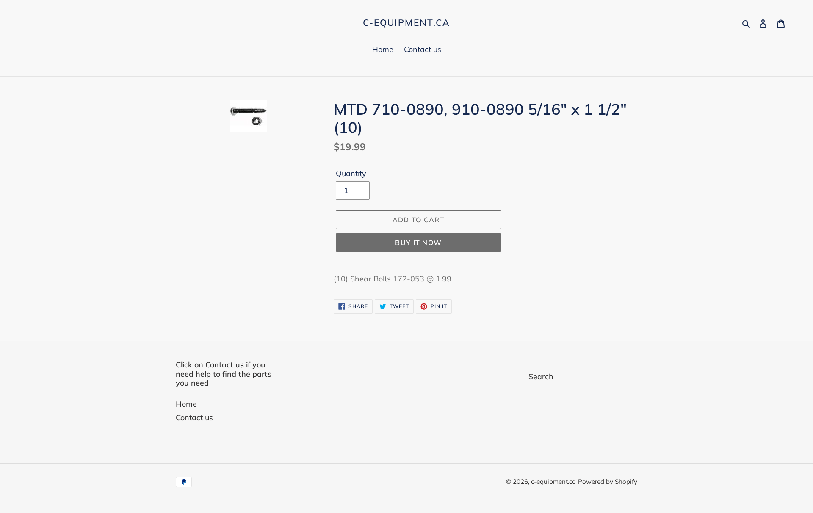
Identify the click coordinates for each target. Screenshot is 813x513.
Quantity (351, 173)
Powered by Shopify (607, 481)
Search (540, 376)
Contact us (194, 417)
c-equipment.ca (406, 22)
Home (186, 404)
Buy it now (418, 242)
